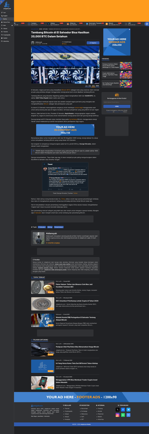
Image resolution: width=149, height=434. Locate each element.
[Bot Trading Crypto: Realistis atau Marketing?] (126, 84)
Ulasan (67, 414)
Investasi (67, 419)
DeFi (82, 416)
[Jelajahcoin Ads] (65, 130)
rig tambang (73, 119)
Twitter (75, 193)
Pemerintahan (59, 227)
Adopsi (67, 416)
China (63, 199)
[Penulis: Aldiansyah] (32, 42)
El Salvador (37, 213)
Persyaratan (109, 111)
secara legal (79, 107)
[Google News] (128, 415)
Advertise (101, 419)
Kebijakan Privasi (119, 111)
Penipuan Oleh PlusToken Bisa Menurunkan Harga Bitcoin (77, 347)
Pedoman (100, 414)
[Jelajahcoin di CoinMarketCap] (147, 24)
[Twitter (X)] (118, 410)
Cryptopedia (68, 411)
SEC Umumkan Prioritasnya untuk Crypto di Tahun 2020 (77, 301)
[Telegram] (128, 410)
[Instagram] (118, 415)
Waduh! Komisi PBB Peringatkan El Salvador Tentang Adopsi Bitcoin (76, 318)
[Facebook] (123, 410)
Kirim (117, 106)
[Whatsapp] (123, 415)
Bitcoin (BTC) (66, 90)
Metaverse (84, 414)
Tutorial (67, 408)
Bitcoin (46, 104)
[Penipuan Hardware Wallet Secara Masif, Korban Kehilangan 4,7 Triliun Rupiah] (126, 65)
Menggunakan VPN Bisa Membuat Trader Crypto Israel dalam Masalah (76, 381)
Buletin (100, 416)
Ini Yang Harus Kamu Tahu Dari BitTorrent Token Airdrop (77, 363)
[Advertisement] (60, 11)
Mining (50, 227)
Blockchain (84, 408)
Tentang (100, 408)
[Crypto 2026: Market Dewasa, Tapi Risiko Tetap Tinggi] (126, 74)
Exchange (84, 411)
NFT (82, 419)
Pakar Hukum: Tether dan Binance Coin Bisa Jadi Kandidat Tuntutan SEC (74, 285)
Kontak (100, 411)
